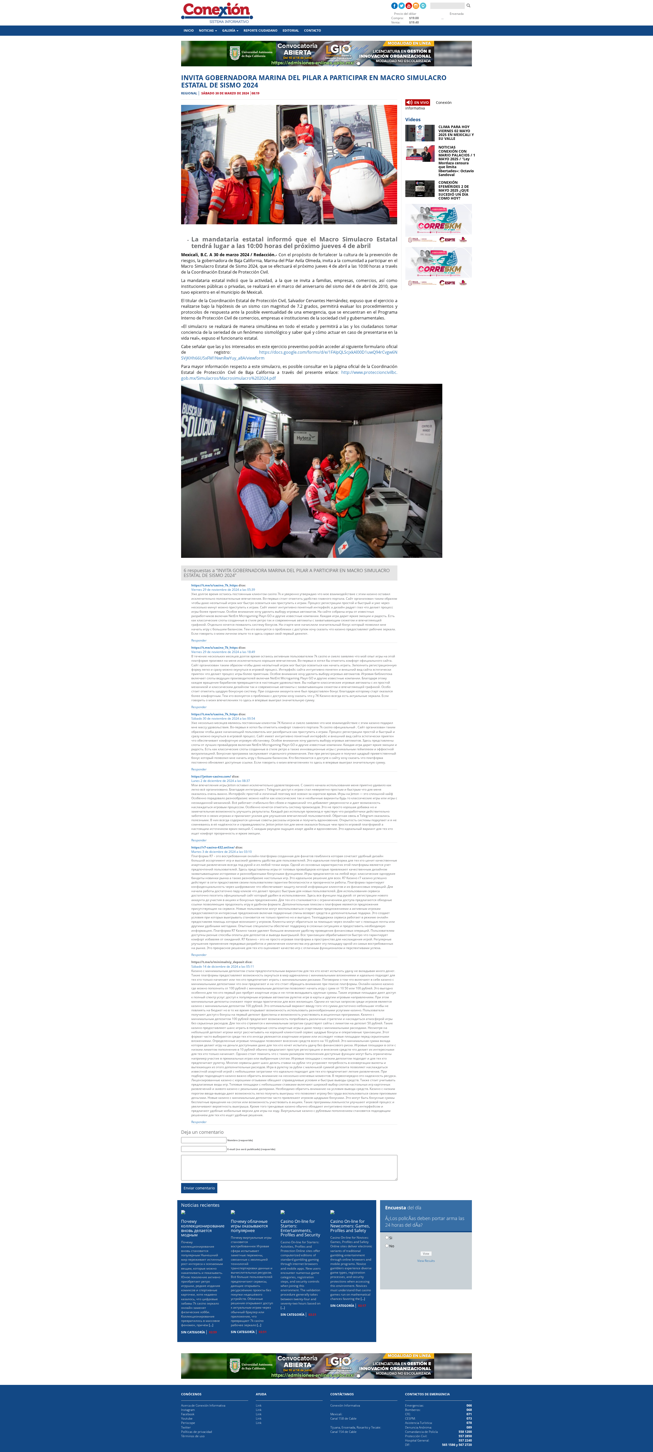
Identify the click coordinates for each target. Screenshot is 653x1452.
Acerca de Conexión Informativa (203, 1405)
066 (469, 1405)
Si (390, 1237)
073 (469, 1418)
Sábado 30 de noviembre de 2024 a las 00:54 (223, 718)
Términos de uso (193, 1436)
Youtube (187, 1418)
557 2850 (465, 1436)
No (391, 1246)
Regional (189, 93)
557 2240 (465, 1440)
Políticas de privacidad (196, 1432)
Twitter (186, 1427)
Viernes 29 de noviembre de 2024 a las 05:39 (223, 589)
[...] (211, 1325)
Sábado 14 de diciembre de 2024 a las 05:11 (222, 966)
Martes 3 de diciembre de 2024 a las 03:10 (221, 852)
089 (469, 1427)
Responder (199, 640)
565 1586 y (450, 1445)
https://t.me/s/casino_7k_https (214, 585)
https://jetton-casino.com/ (211, 776)
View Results (426, 1261)
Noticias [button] (207, 30)
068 (469, 1410)
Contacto (312, 30)
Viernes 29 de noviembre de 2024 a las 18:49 (223, 652)
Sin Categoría (193, 1332)
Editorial (291, 30)
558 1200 (465, 1432)
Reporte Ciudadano (261, 30)
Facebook (187, 1414)
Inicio (190, 30)
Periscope (188, 1423)
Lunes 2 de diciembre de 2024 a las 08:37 (220, 781)
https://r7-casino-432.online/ (213, 847)
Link (258, 1405)
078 (469, 1423)
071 (469, 1414)
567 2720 (465, 1445)
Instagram (188, 1410)
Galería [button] (229, 30)
